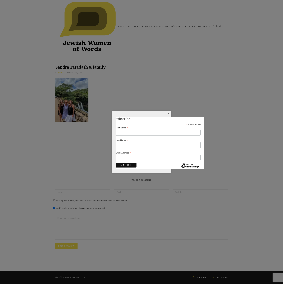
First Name (122, 127)
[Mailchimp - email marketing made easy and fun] (190, 168)
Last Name (122, 140)
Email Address (123, 152)
